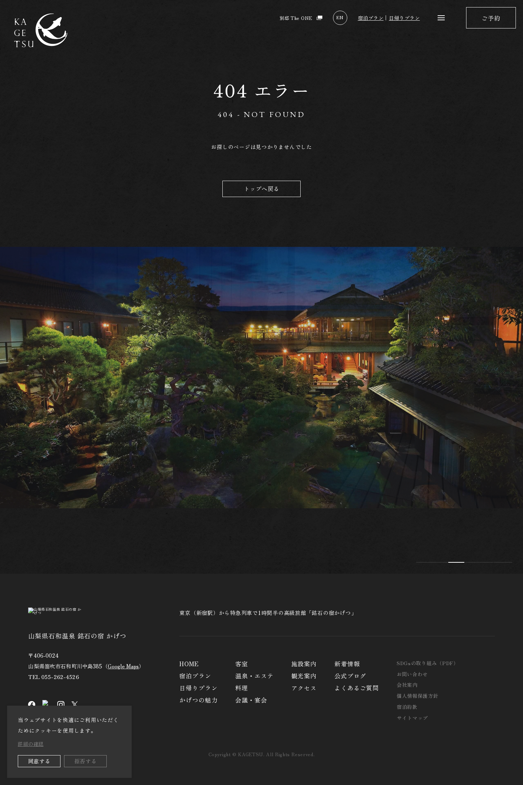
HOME (189, 663)
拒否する (85, 761)
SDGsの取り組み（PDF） (428, 663)
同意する (39, 761)
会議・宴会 (251, 699)
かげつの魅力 (198, 699)
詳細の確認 (31, 743)
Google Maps (123, 666)
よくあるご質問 (356, 687)
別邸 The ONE (296, 18)
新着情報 (347, 663)
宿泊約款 (407, 706)
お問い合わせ (412, 674)
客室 (241, 663)
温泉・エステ (254, 675)
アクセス (304, 687)
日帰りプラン (404, 17)
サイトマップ (412, 717)
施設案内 (304, 663)
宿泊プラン (371, 17)
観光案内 (304, 675)
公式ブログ (350, 675)
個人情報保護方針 (418, 695)
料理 (241, 687)
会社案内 (407, 684)
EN (339, 17)
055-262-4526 (60, 676)
